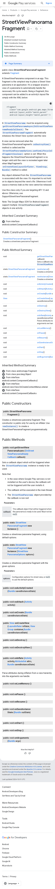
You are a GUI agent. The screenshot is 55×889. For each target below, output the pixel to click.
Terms (5, 876)
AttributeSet (20, 661)
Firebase (5, 853)
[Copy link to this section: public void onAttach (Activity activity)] (18, 605)
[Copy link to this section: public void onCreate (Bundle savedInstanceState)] (30, 615)
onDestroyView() (42, 144)
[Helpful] (19, 16)
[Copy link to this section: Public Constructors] (34, 403)
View (5, 298)
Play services (26, 3)
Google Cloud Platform (11, 857)
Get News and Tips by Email (13, 796)
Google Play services (29, 10)
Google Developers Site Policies (20, 772)
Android (5, 844)
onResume (41, 338)
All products (7, 866)
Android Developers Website (14, 807)
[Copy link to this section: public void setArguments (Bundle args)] (23, 741)
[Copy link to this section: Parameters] (17, 502)
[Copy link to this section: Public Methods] (27, 440)
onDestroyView (43, 311)
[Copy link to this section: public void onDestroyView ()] (10, 650)
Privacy (13, 876)
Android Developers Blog (12, 791)
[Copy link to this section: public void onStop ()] (26, 730)
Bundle (49, 294)
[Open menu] (4, 3)
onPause (41, 333)
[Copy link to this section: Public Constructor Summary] (40, 232)
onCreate (41, 294)
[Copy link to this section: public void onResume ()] (30, 701)
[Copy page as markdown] (36, 29)
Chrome (5, 849)
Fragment (14, 73)
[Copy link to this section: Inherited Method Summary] (38, 365)
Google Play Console (10, 827)
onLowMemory (43, 328)
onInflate (41, 315)
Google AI (6, 861)
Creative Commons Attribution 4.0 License (26, 767)
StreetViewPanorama (15, 123)
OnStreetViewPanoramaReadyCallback (20, 453)
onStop (40, 352)
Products (13, 10)
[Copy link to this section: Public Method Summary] (34, 250)
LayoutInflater (15, 626)
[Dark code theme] (51, 103)
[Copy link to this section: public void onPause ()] (28, 694)
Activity (49, 289)
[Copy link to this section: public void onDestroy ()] (29, 640)
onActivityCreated (44, 284)
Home (4, 10)
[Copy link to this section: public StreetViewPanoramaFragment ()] (22, 414)
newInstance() (10, 426)
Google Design (8, 811)
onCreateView (43, 298)
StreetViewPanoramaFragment (18, 132)
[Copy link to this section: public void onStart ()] (26, 723)
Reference (44, 10)
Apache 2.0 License (34, 769)
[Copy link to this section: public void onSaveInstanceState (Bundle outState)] (10, 715)
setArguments (43, 357)
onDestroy (41, 306)
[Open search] (42, 3)
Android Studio (8, 823)
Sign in (49, 3)
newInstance (42, 269)
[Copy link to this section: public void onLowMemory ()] (10, 687)
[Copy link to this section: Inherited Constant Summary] (40, 216)
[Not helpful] (23, 16)
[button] (27, 63)
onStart (40, 347)
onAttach (41, 289)
